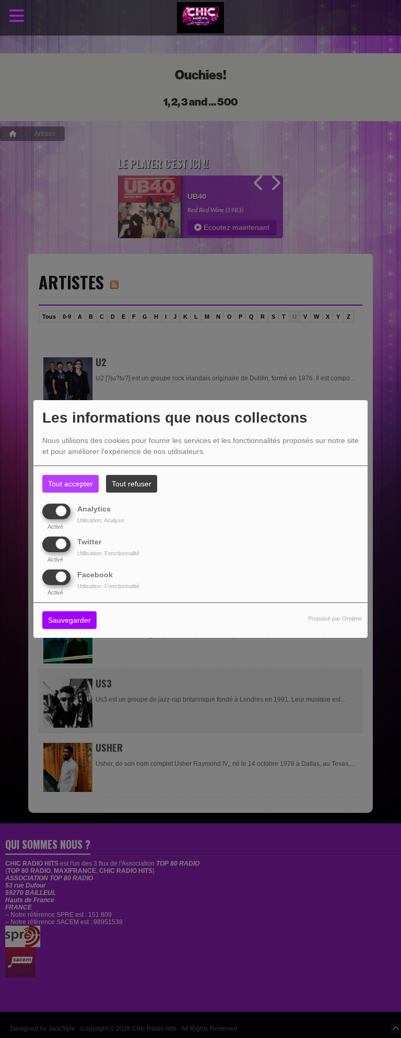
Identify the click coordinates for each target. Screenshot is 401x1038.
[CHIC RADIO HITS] (200, 18)
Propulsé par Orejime (335, 619)
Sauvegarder (69, 620)
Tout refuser (131, 484)
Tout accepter (70, 484)
